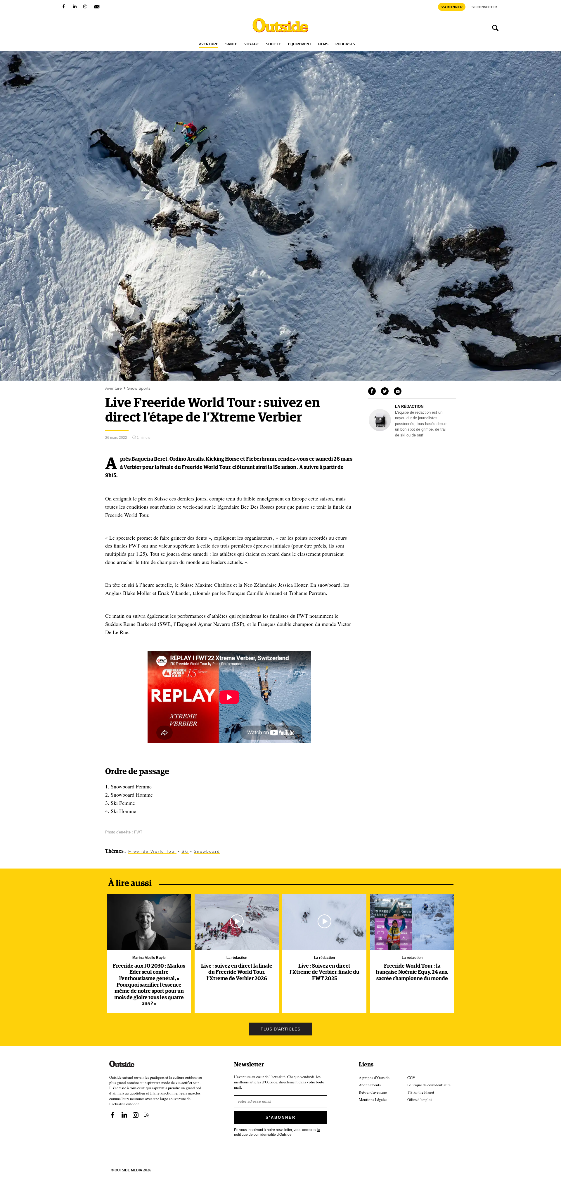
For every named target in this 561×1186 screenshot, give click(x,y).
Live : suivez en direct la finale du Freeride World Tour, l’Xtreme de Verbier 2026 (236, 972)
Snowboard (207, 851)
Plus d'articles (280, 1029)
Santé (231, 44)
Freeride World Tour (152, 851)
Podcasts (345, 44)
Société (273, 44)
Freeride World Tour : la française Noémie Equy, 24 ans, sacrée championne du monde (412, 972)
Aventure (208, 44)
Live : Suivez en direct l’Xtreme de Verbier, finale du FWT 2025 (324, 972)
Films (323, 44)
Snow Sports (138, 388)
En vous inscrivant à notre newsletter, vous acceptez (277, 1132)
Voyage (251, 44)
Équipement (299, 44)
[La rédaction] (380, 429)
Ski (185, 851)
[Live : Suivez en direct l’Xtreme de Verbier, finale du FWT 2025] (324, 922)
